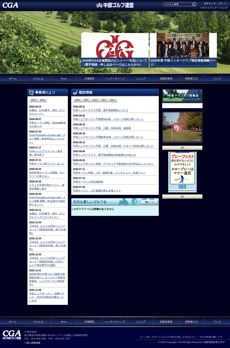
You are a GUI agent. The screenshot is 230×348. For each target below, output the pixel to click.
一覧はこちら (149, 202)
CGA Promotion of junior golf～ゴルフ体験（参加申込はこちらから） (47, 139)
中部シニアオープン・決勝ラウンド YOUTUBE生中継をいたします (46, 297)
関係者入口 (191, 78)
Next (182, 196)
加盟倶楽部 (166, 78)
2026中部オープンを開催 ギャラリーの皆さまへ (47, 174)
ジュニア (141, 78)
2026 (33, 100)
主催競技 (89, 78)
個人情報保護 (33, 342)
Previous (182, 148)
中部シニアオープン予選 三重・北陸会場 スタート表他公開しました (113, 145)
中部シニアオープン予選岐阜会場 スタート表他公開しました (108, 136)
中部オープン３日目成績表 (88, 181)
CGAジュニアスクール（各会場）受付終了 (45, 153)
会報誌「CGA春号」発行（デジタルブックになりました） (47, 215)
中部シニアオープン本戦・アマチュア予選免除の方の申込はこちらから (113, 163)
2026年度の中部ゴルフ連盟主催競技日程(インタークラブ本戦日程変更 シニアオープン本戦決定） (47, 279)
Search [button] (194, 4)
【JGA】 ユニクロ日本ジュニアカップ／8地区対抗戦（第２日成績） (47, 245)
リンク (223, 7)
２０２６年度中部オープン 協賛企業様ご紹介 (46, 187)
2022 (112, 100)
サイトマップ (210, 7)
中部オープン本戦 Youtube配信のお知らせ (47, 124)
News (64, 78)
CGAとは (38, 78)
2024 (94, 100)
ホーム (13, 78)
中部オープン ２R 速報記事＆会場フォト (97, 190)
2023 (103, 100)
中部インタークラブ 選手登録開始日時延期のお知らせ (104, 154)
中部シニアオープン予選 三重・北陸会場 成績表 (102, 128)
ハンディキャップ (115, 78)
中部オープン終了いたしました (46, 163)
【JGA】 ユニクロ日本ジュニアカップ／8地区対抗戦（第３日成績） (47, 229)
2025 (42, 100)
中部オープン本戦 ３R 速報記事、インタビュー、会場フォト (109, 172)
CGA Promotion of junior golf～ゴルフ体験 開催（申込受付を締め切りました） (47, 201)
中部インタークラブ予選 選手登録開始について (100, 110)
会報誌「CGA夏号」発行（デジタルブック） (47, 112)
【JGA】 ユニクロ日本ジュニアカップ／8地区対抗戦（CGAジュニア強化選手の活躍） (47, 261)
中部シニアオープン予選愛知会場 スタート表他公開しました (108, 119)
